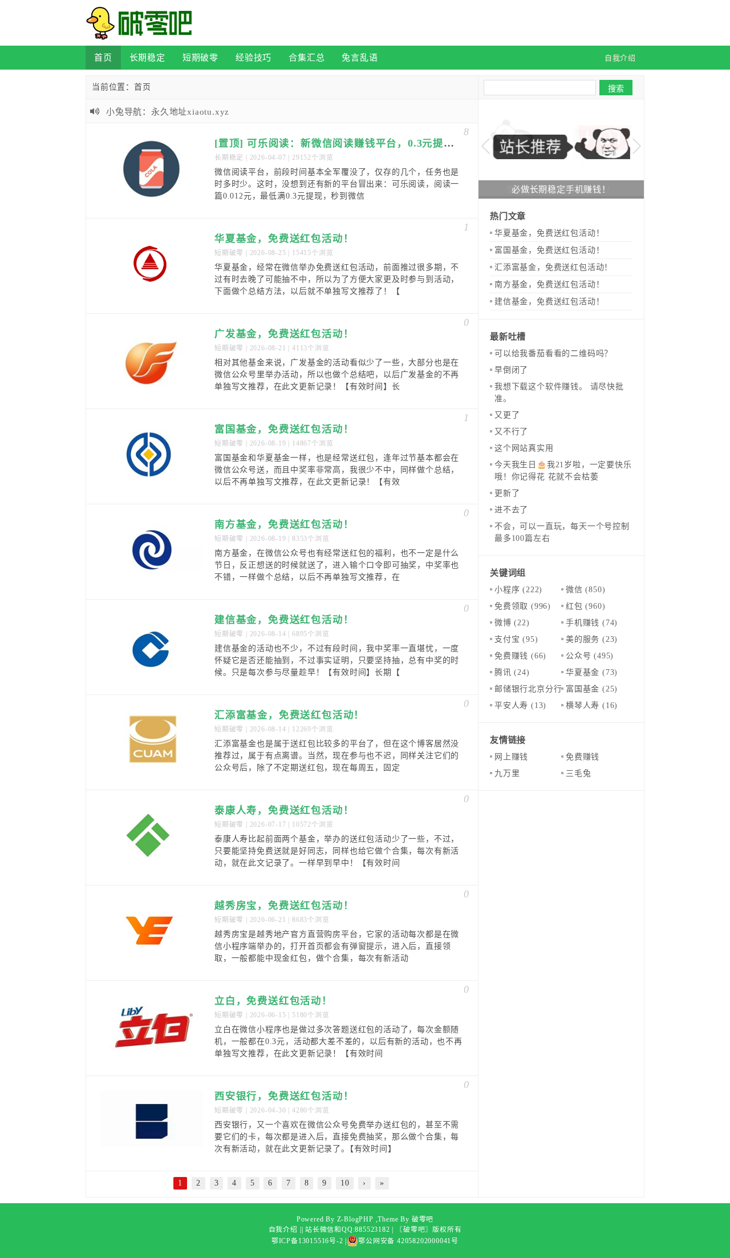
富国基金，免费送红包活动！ (284, 429)
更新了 (507, 493)
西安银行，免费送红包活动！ (284, 1096)
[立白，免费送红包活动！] (151, 1028)
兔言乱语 (360, 57)
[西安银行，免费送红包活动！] (151, 1123)
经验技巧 (253, 57)
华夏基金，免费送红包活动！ (284, 238)
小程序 (518, 589)
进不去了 (511, 509)
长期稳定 (147, 57)
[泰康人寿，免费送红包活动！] (151, 837)
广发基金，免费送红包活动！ (284, 333)
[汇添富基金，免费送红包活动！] (151, 742)
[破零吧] (143, 23)
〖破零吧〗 (414, 1229)
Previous (485, 146)
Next (637, 146)
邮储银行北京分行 (537, 689)
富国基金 (592, 689)
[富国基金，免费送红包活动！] (151, 456)
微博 (512, 622)
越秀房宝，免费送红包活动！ (284, 905)
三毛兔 (578, 773)
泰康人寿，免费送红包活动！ (284, 810)
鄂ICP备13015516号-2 (307, 1241)
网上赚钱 (511, 757)
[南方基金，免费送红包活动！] (151, 552)
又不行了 (511, 431)
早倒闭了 (511, 370)
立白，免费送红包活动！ (273, 1000)
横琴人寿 (592, 705)
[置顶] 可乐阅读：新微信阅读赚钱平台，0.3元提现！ (339, 143)
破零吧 (422, 1219)
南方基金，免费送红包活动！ (284, 524)
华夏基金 (592, 672)
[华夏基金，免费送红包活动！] (151, 266)
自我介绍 (283, 1229)
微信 (585, 589)
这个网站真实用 (524, 448)
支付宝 (516, 639)
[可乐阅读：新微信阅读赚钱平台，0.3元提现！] (151, 170)
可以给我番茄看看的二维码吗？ (553, 353)
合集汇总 (307, 57)
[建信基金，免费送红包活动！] (151, 647)
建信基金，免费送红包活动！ (284, 619)
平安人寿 (520, 705)
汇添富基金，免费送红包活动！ (289, 715)
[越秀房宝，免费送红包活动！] (151, 933)
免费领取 (522, 606)
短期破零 (200, 57)
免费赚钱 (520, 656)
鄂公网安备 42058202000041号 (408, 1241)
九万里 (507, 773)
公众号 (590, 656)
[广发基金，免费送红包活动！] (151, 361)
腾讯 (512, 672)
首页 (103, 57)
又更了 (507, 415)
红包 (585, 606)
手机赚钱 (592, 622)
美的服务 (592, 639)
